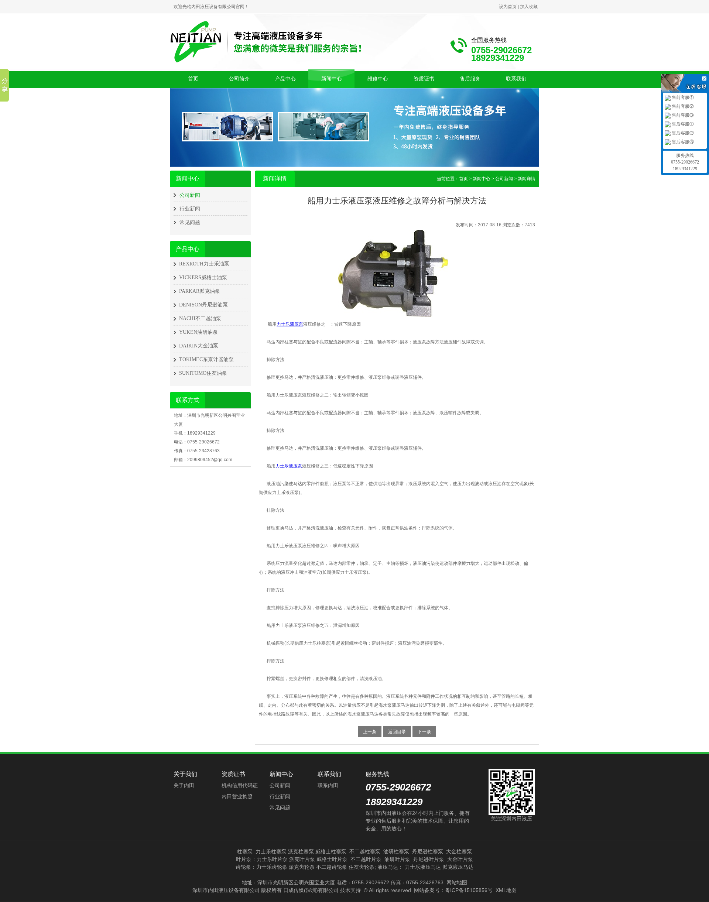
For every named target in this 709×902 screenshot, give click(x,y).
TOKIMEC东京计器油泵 (206, 359)
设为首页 (508, 6)
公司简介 (239, 79)
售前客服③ (682, 115)
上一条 (369, 731)
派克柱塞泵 (301, 851)
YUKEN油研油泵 (198, 332)
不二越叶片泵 (365, 859)
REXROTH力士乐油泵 (204, 264)
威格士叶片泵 (331, 859)
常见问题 (189, 222)
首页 (193, 79)
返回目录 (397, 731)
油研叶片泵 (397, 859)
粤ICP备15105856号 (469, 890)
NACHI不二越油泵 (200, 318)
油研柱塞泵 (396, 851)
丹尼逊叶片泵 (428, 859)
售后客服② (682, 133)
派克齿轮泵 (302, 867)
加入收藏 (529, 6)
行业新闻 (189, 209)
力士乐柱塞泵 (271, 851)
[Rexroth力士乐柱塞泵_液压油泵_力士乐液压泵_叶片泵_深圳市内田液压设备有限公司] (266, 41)
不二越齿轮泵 (331, 867)
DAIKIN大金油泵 (198, 346)
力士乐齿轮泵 (271, 867)
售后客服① (682, 124)
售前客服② (682, 106)
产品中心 (285, 79)
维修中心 (377, 79)
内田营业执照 (237, 796)
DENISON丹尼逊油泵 (203, 305)
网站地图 (456, 882)
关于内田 (184, 785)
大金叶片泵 (460, 859)
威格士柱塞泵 (330, 851)
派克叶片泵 (302, 859)
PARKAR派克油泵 (199, 291)
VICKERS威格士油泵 (203, 277)
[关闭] (705, 77)
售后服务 (470, 79)
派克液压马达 (457, 867)
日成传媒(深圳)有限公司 (311, 890)
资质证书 (424, 79)
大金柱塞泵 (459, 851)
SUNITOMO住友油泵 (203, 373)
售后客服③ (682, 141)
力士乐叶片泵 (272, 859)
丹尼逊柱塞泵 (427, 851)
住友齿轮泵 (361, 867)
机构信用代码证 (240, 785)
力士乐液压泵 (290, 324)
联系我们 (516, 79)
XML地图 (506, 890)
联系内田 (328, 785)
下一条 (424, 731)
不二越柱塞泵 (364, 851)
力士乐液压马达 (423, 867)
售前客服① (682, 97)
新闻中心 (331, 79)
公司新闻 (189, 195)
